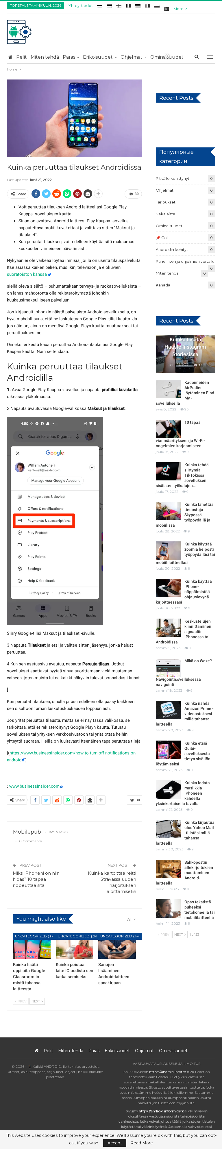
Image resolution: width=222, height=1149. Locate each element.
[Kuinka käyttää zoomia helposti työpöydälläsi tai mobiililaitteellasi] (168, 550)
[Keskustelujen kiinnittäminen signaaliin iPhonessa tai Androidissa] (168, 628)
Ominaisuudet (169, 225)
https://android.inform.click (171, 1072)
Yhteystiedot (81, 5)
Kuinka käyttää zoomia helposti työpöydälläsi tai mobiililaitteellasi (185, 553)
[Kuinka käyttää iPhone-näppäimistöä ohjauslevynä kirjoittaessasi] (168, 588)
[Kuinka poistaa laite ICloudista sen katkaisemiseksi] (74, 946)
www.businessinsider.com (34, 786)
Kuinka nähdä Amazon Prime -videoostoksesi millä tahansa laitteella (185, 713)
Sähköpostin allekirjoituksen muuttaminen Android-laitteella (184, 872)
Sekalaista (165, 214)
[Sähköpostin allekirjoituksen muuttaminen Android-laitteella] (168, 869)
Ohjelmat (132, 57)
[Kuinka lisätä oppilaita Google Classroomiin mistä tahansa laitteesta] (32, 946)
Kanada (163, 285)
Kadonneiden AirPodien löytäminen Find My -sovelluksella (185, 393)
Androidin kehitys (172, 249)
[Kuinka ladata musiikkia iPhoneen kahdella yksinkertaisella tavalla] (168, 789)
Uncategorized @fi (34, 936)
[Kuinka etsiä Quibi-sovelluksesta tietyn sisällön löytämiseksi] (168, 750)
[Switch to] (99, 5)
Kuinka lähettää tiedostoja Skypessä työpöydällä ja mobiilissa (185, 515)
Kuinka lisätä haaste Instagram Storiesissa (185, 346)
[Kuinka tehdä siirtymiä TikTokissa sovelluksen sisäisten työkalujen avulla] (168, 471)
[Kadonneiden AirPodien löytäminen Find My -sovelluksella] (168, 389)
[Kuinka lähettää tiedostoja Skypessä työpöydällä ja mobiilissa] (168, 511)
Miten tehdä (45, 57)
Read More (141, 1143)
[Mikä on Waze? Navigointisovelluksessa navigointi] (168, 667)
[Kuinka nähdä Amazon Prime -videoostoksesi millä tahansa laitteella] (168, 710)
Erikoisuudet (98, 57)
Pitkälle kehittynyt (172, 178)
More (178, 8)
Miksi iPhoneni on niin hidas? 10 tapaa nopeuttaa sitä (36, 879)
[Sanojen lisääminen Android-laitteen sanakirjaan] (117, 946)
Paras (69, 57)
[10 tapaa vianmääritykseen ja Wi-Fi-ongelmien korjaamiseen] (168, 429)
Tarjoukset (165, 202)
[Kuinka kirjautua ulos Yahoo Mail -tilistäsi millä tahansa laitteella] (168, 829)
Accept (115, 1143)
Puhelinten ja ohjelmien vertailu (185, 261)
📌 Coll (162, 237)
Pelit (21, 57)
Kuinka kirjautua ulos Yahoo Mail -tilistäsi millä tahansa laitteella (185, 832)
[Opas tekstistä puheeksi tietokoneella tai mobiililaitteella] (168, 908)
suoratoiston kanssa (27, 274)
